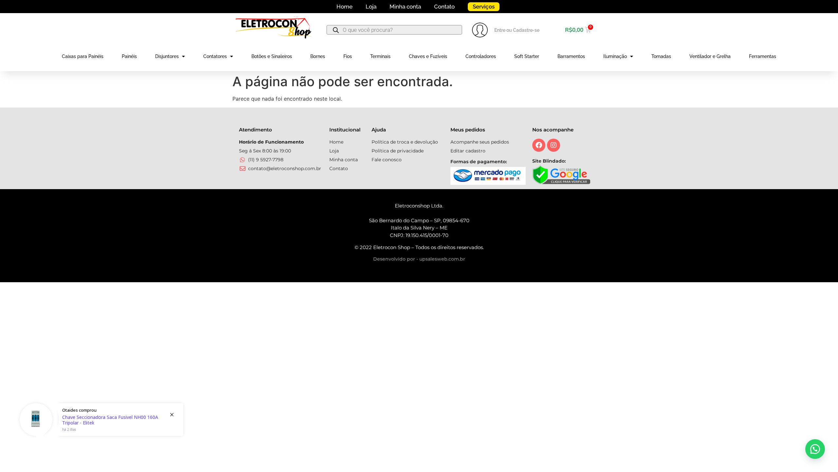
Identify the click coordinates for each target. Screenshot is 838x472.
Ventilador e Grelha (710, 56)
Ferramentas (762, 56)
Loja (371, 6)
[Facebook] (538, 145)
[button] (815, 449)
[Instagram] (553, 145)
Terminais (380, 56)
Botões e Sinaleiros (271, 56)
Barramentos (571, 56)
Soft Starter (526, 56)
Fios (347, 56)
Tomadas (661, 56)
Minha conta (405, 6)
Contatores (215, 56)
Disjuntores (167, 56)
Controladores (480, 56)
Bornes (317, 56)
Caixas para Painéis (82, 56)
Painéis (129, 56)
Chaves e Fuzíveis (428, 56)
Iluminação (615, 56)
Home (345, 6)
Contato (444, 6)
